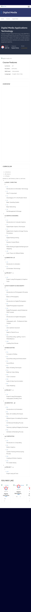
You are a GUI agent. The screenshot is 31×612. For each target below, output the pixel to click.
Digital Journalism (6, 494)
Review (22, 46)
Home (2, 18)
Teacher (6, 46)
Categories (13, 46)
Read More (6, 486)
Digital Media (15, 18)
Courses (8, 18)
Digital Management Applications (18, 492)
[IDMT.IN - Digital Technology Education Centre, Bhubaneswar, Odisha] (6, 6)
